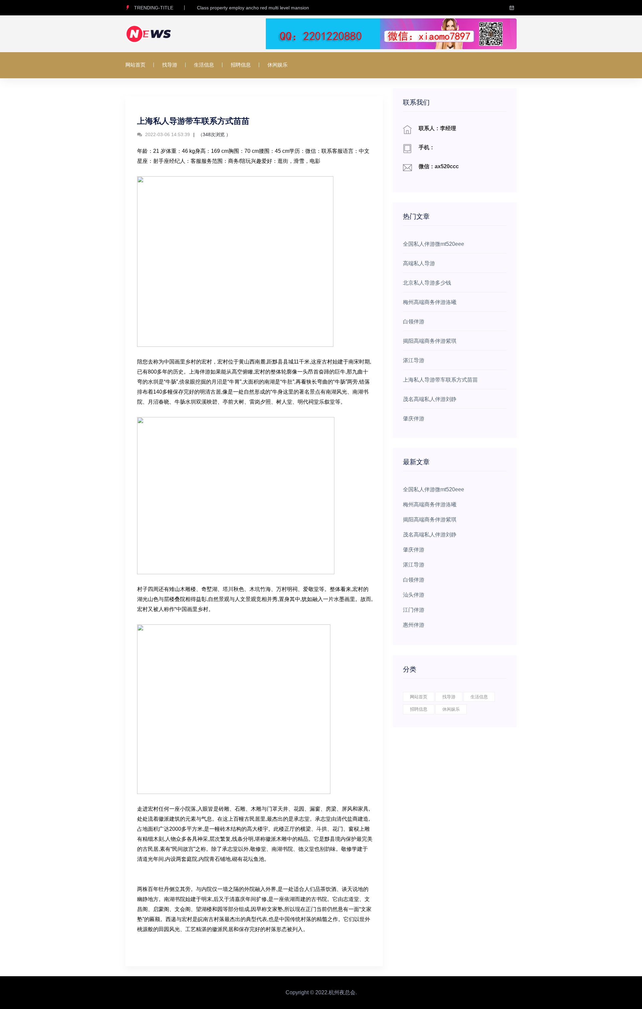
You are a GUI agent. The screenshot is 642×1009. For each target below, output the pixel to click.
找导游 (169, 65)
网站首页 (135, 65)
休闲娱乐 (278, 65)
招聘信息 (241, 65)
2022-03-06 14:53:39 (167, 134)
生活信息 (204, 65)
